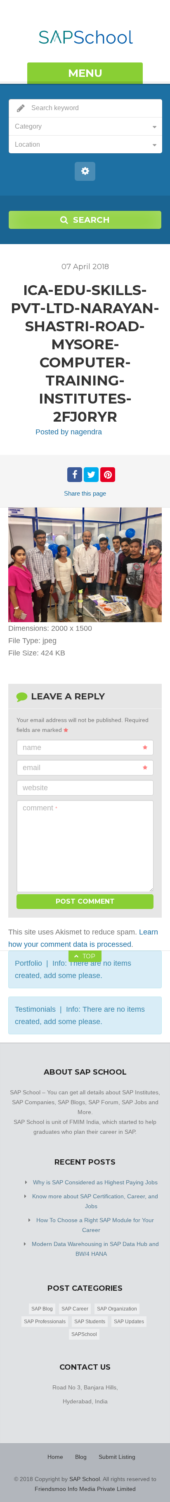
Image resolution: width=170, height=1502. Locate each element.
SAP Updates (129, 1321)
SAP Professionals (45, 1321)
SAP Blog (42, 1309)
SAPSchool (84, 1334)
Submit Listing (117, 1457)
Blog (81, 1457)
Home (55, 1457)
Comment (40, 808)
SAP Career (74, 1309)
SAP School (84, 1479)
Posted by (68, 432)
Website (35, 788)
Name (32, 747)
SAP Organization (117, 1309)
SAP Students (89, 1321)
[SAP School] (85, 32)
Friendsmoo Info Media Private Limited (85, 1489)
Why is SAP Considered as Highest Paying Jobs (95, 1182)
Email (31, 768)
